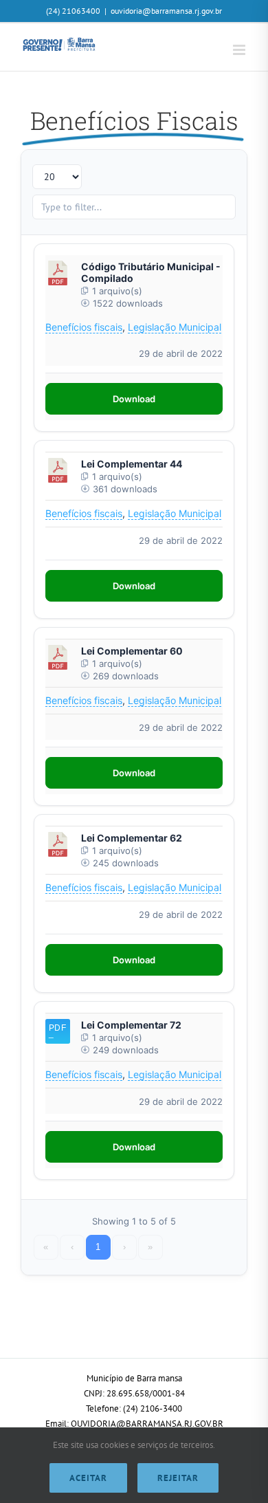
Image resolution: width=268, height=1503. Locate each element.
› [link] (124, 1247)
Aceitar (88, 1478)
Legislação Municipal (174, 327)
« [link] (45, 1247)
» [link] (150, 1247)
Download (134, 398)
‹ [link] (72, 1247)
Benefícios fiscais (83, 327)
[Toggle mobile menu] (240, 50)
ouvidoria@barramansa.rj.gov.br (166, 11)
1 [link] (98, 1247)
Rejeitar (178, 1478)
